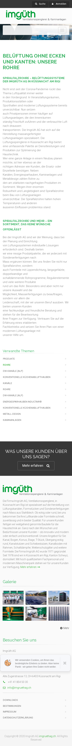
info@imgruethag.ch (19, 687)
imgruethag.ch (47, 736)
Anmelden (61, 4)
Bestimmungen (12, 706)
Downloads (10, 700)
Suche (42, 4)
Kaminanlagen (12, 420)
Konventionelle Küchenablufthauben (26, 377)
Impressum (9, 711)
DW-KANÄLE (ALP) (13, 371)
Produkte (9, 358)
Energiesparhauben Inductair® (22, 401)
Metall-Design (12, 414)
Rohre (7, 364)
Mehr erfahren (32, 465)
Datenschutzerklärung (18, 717)
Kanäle (7, 383)
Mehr (66, 628)
